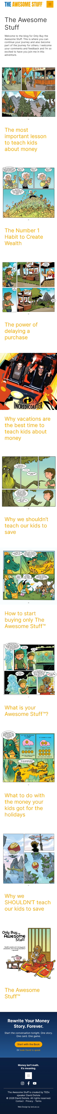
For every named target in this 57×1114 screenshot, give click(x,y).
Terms (38, 1101)
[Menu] (50, 4)
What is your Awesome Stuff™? (26, 710)
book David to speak (30, 1050)
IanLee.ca (35, 1107)
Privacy (29, 1101)
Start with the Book (28, 1044)
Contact (20, 1101)
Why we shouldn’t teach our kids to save (26, 525)
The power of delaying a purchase (21, 330)
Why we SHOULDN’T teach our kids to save (28, 902)
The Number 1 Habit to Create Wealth (24, 236)
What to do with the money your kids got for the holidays (25, 805)
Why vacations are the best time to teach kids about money (27, 428)
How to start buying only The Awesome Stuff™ (25, 619)
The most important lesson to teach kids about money (25, 139)
